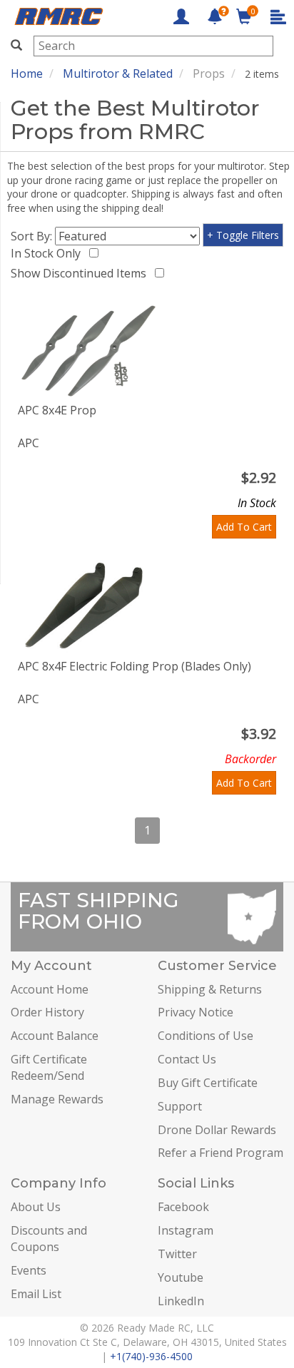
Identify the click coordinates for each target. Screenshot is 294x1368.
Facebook (183, 1207)
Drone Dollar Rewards (217, 1130)
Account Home (49, 989)
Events (28, 1270)
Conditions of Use (205, 1035)
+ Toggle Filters (243, 235)
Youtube (180, 1277)
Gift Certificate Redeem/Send (49, 1067)
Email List (36, 1294)
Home (27, 73)
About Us (36, 1207)
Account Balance (54, 1035)
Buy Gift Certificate (208, 1083)
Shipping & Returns (210, 989)
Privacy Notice (195, 1012)
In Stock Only (48, 253)
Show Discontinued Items (81, 273)
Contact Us (187, 1059)
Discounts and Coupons (49, 1238)
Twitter (177, 1254)
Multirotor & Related (118, 73)
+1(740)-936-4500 (151, 1356)
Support (180, 1106)
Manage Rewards (57, 1099)
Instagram (185, 1230)
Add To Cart (244, 527)
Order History (47, 1012)
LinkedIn (181, 1301)
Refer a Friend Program (220, 1152)
